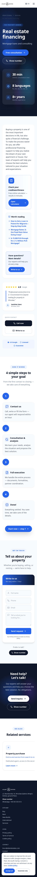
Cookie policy (6, 839)
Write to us (15, 269)
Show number (15, 61)
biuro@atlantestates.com (11, 848)
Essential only (23, 871)
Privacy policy (7, 833)
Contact (5, 851)
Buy (3, 811)
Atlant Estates (7, 15)
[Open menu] (34, 4)
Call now (20, 323)
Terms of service (8, 836)
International (7, 820)
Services (17, 15)
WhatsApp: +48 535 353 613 (11, 802)
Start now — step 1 (17, 529)
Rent (4, 814)
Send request (17, 631)
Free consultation (14, 52)
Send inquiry (17, 698)
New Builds (6, 817)
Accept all (9, 871)
